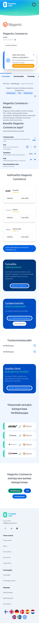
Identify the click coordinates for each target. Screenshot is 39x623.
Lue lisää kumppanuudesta (19, 318)
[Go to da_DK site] (22, 612)
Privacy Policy (7, 551)
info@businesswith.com (10, 523)
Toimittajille (6, 575)
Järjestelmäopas (8, 592)
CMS (19, 93)
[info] (15, 39)
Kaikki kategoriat (8, 598)
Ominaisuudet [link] (19, 76)
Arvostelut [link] (6, 76)
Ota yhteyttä (19, 324)
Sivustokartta (7, 604)
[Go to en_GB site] (11, 612)
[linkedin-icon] (11, 528)
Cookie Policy (7, 563)
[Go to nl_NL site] (33, 612)
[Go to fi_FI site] (6, 612)
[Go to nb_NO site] (14, 617)
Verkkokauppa (15, 83)
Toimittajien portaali (9, 580)
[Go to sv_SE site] (19, 617)
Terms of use (7, 557)
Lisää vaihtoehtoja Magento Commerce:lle (17, 248)
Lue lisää (24, 198)
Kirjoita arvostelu (11, 45)
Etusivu (7, 83)
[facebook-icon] (5, 528)
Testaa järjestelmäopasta (19, 388)
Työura (5, 546)
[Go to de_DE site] (17, 612)
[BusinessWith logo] (9, 4)
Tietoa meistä (7, 540)
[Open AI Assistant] (17, 528)
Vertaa (10, 198)
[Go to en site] (25, 617)
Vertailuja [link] (31, 76)
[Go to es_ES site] (27, 612)
